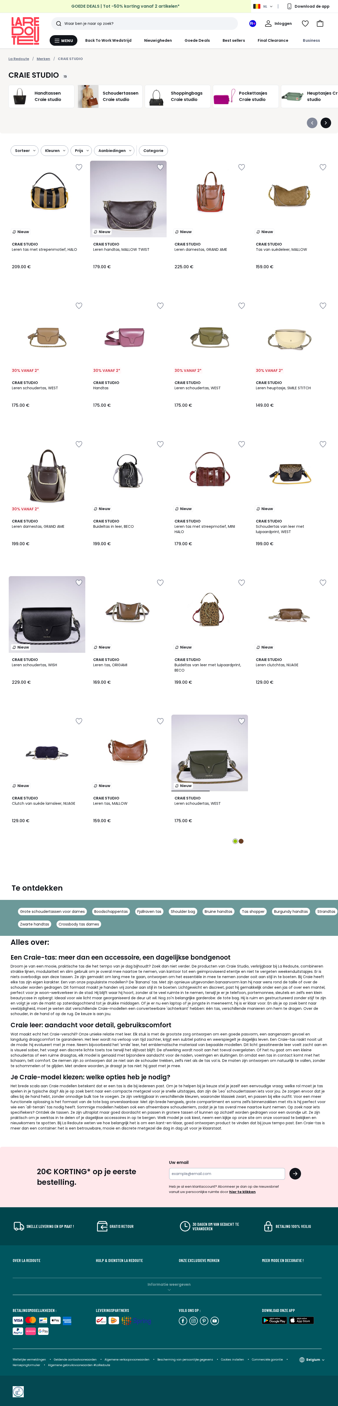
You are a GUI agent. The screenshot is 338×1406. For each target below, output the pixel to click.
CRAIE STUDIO (70, 58)
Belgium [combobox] (313, 1359)
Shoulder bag (183, 911)
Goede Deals (197, 40)
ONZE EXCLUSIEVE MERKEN (199, 1260)
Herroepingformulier (27, 1365)
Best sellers (234, 40)
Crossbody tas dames (79, 924)
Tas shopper (253, 911)
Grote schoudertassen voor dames (52, 911)
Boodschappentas (111, 911)
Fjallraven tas (149, 911)
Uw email (179, 1162)
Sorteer (22, 150)
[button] (320, 23)
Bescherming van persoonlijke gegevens (185, 1360)
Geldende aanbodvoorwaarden (75, 1360)
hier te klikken (242, 1191)
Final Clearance (273, 40)
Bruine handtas (218, 911)
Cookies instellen (233, 1360)
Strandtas (326, 911)
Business (311, 40)
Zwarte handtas (34, 924)
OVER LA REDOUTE (26, 1260)
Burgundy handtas (291, 911)
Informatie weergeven (169, 1284)
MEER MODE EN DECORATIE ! (283, 1260)
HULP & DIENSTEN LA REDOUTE (119, 1260)
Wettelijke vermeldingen (29, 1360)
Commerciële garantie (268, 1360)
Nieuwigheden (158, 40)
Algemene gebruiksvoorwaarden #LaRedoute (79, 1365)
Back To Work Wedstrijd (108, 40)
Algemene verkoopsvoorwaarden (127, 1360)
